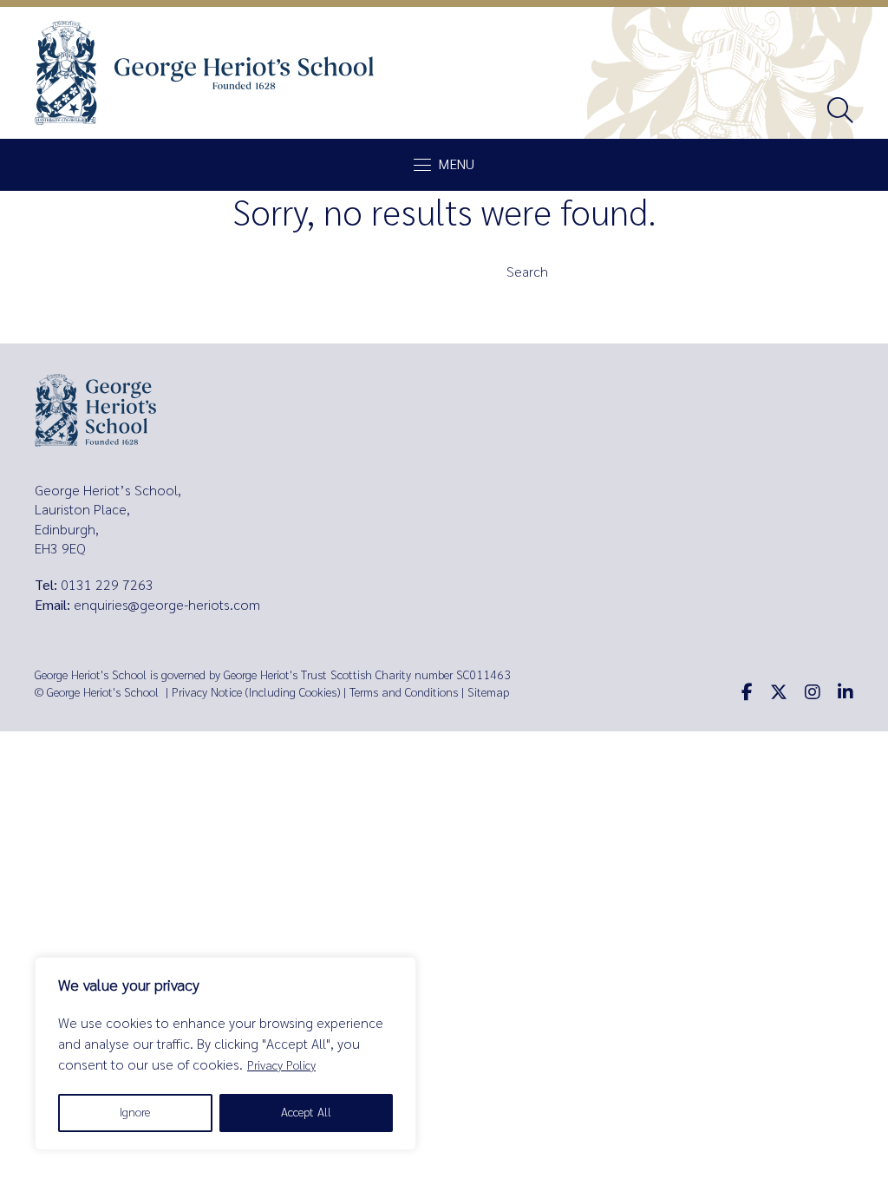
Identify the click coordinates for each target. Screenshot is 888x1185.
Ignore (135, 1112)
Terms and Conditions (403, 693)
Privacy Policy (281, 1066)
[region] (225, 1053)
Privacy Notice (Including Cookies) (256, 693)
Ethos (291, 331)
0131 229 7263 (107, 585)
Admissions (310, 300)
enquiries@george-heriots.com (167, 605)
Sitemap (488, 693)
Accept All (306, 1112)
